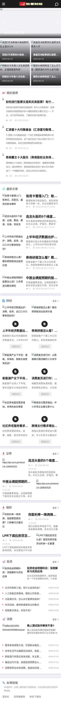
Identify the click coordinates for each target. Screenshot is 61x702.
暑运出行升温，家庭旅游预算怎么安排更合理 (23, 662)
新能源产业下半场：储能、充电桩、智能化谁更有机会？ (15, 378)
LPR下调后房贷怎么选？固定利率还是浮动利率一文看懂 (17, 536)
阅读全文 (16, 346)
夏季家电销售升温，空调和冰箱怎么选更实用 (23, 645)
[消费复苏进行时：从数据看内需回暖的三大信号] (45, 359)
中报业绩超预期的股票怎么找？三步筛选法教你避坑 (42, 278)
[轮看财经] (30, 4)
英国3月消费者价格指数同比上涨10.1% (15, 54)
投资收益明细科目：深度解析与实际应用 (42, 569)
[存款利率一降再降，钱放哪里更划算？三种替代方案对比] (13, 521)
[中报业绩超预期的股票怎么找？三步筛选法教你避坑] (47, 488)
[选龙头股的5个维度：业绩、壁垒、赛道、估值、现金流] (13, 467)
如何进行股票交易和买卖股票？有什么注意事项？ (30, 102)
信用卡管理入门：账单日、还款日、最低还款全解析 (42, 196)
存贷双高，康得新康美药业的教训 (22, 604)
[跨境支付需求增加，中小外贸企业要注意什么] (45, 407)
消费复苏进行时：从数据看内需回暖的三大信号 (44, 378)
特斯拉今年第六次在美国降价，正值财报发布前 (15, 76)
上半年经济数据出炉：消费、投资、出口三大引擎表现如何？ (42, 237)
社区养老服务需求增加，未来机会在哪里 (15, 426)
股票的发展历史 (14, 33)
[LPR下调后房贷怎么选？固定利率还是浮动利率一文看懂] (47, 543)
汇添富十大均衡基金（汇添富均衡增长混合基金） (30, 129)
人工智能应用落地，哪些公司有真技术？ (23, 593)
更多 (55, 301)
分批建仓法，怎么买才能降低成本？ (23, 599)
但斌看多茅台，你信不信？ (18, 610)
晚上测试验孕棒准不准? (40, 625)
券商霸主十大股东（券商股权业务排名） (30, 157)
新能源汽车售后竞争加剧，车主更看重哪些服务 (23, 656)
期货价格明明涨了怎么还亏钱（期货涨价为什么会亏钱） (46, 76)
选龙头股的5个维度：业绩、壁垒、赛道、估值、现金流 (42, 216)
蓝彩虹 (5, 696)
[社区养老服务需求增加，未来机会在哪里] (15, 407)
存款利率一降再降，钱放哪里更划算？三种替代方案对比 (43, 514)
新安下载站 (35, 696)
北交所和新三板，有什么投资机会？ (23, 587)
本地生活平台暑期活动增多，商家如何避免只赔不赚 (23, 650)
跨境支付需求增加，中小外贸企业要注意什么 (44, 426)
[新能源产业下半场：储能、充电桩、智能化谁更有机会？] (15, 363)
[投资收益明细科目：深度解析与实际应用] (13, 574)
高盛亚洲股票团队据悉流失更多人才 (46, 54)
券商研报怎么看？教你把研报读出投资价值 (42, 257)
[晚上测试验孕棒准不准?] (13, 632)
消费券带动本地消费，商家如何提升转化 (23, 667)
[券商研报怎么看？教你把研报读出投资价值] (45, 311)
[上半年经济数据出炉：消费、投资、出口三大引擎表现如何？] (15, 315)
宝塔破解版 (19, 696)
